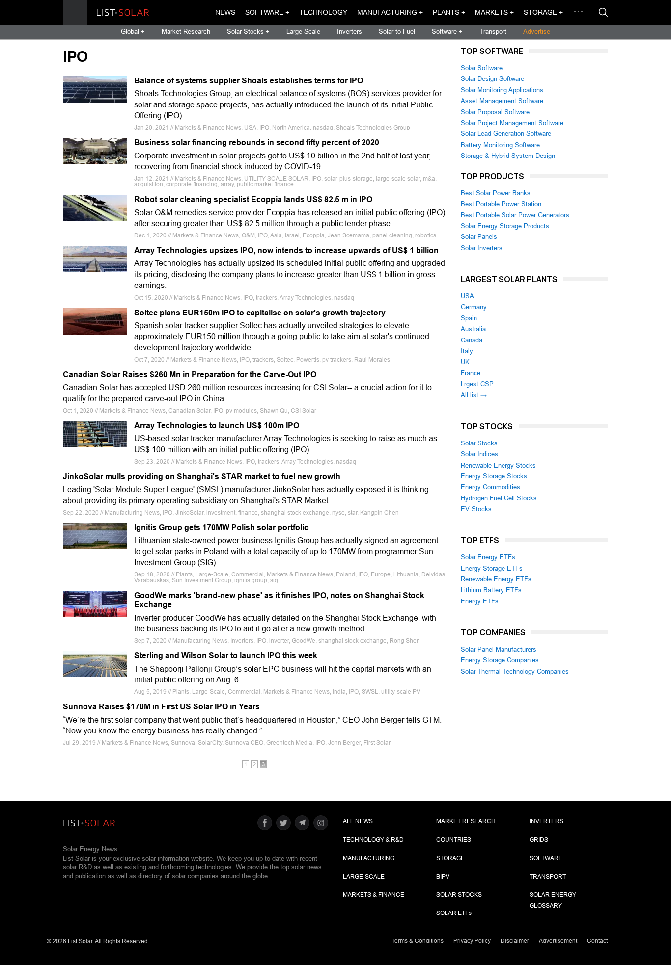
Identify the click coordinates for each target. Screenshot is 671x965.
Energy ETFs (480, 601)
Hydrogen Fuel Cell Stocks (499, 498)
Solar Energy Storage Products (505, 226)
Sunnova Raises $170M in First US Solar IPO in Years (161, 707)
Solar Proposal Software (495, 112)
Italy (467, 351)
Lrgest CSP (477, 384)
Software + (267, 12)
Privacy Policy (472, 941)
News (225, 12)
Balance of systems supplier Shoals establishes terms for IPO (248, 81)
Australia (473, 329)
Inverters (349, 31)
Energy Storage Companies (500, 660)
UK (465, 361)
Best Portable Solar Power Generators (515, 215)
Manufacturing (368, 858)
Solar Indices (479, 454)
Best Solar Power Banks (496, 193)
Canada (471, 340)
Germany (474, 307)
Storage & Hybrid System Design (508, 155)
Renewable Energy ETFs (496, 579)
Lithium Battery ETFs (491, 590)
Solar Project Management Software (512, 123)
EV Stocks (476, 509)
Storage (450, 858)
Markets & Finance (373, 894)
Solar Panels (479, 236)
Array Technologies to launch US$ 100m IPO (216, 425)
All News (358, 821)
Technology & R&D (373, 839)
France (470, 373)
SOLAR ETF (454, 913)
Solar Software (482, 68)
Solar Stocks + (248, 31)
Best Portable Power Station (501, 204)
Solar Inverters (482, 248)
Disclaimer (515, 941)
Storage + (543, 12)
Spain (469, 318)
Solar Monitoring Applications (502, 90)
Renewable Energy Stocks (498, 465)
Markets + (494, 12)
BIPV (442, 876)
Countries (453, 839)
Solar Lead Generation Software (506, 133)
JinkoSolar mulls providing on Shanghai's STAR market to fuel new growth (201, 476)
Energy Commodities (490, 487)
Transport (492, 31)
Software (546, 858)
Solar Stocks (479, 443)
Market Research (186, 31)
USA (467, 296)
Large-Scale (303, 31)
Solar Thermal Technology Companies (515, 671)
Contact (597, 941)
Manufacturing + (390, 12)
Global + (133, 31)
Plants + (449, 12)
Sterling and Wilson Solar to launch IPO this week (225, 656)
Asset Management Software (502, 100)
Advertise (536, 31)
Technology (323, 12)
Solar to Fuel (397, 31)
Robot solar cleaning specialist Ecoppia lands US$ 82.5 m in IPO (253, 199)
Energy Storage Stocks (494, 476)
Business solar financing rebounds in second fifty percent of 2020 (256, 142)
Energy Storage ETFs (492, 568)
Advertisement (558, 941)
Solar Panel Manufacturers (498, 649)
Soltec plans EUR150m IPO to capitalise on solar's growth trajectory (260, 313)
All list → (474, 395)
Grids (539, 839)
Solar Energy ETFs (488, 557)
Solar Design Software (492, 78)
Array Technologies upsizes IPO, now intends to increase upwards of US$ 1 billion (286, 250)
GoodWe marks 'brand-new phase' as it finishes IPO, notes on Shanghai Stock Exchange (279, 600)
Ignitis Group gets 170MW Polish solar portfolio (221, 527)
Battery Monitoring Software (500, 145)
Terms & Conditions (417, 941)
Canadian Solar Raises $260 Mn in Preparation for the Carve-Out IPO (189, 374)
